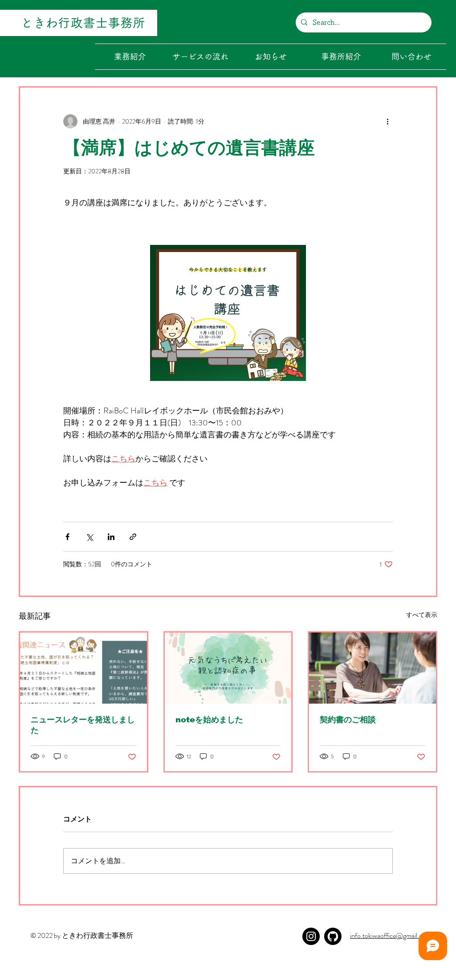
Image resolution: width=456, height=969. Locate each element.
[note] (333, 936)
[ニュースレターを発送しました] (83, 668)
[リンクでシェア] (133, 537)
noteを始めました (209, 719)
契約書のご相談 (348, 719)
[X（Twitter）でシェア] (89, 537)
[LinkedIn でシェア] (111, 537)
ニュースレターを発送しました (83, 725)
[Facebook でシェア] (67, 537)
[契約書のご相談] (372, 668)
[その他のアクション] (387, 121)
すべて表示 (421, 614)
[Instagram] (311, 936)
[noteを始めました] (228, 668)
